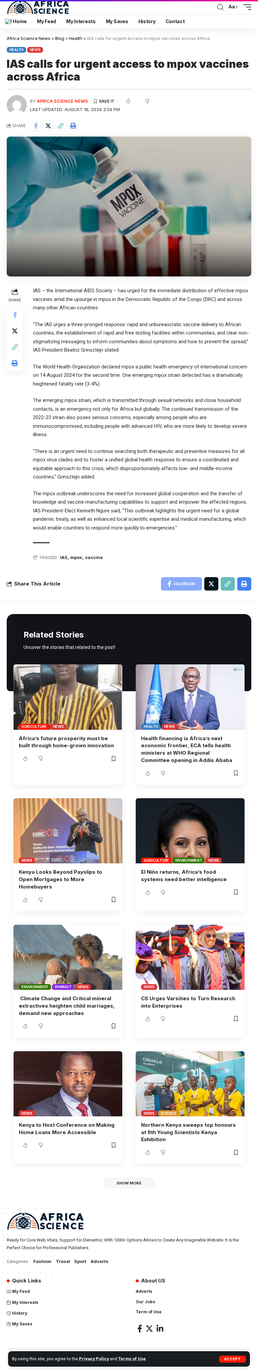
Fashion (42, 1261)
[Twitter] (149, 1328)
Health (16, 49)
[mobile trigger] (245, 7)
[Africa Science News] (38, 7)
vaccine (94, 557)
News (35, 49)
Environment (188, 860)
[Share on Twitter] (48, 126)
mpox (76, 557)
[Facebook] (140, 1328)
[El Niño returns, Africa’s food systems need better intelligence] (190, 830)
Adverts (100, 1261)
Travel (63, 1261)
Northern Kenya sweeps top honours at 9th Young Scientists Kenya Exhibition (188, 1132)
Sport (80, 1261)
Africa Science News (62, 101)
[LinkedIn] (160, 1328)
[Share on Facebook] (35, 126)
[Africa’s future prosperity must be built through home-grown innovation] (67, 696)
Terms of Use (132, 1358)
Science (168, 1113)
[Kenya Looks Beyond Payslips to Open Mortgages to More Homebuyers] (67, 830)
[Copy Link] (60, 126)
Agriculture (34, 726)
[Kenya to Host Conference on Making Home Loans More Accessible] (67, 1083)
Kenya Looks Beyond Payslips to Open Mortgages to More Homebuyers (60, 879)
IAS (64, 557)
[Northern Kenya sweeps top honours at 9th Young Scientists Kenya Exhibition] (190, 1083)
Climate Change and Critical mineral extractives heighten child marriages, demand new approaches (67, 1005)
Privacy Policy (94, 1358)
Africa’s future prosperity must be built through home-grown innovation (66, 742)
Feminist (63, 986)
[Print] (73, 126)
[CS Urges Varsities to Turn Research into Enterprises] (190, 957)
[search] (220, 7)
